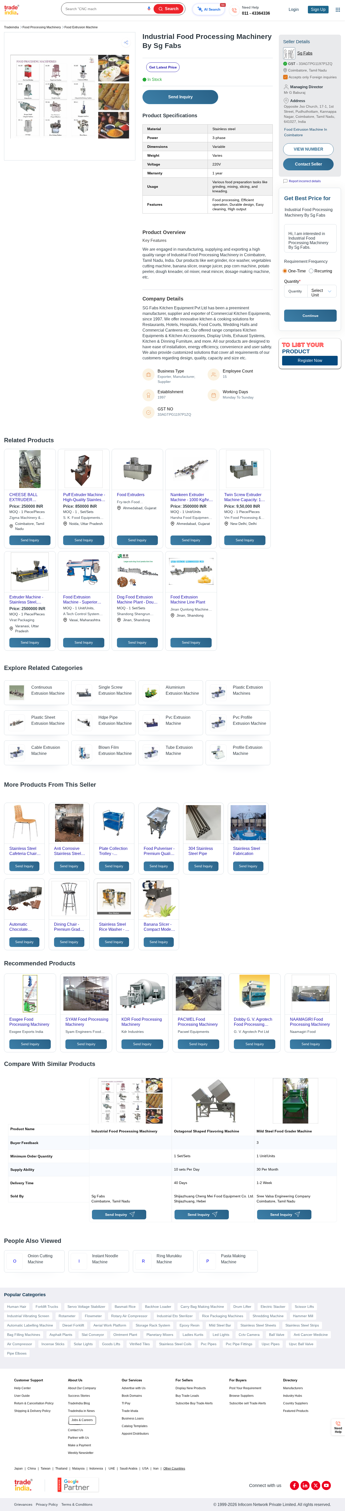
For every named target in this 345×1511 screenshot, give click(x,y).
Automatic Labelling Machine (30, 1325)
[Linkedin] (305, 1485)
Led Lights (221, 1335)
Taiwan (46, 1468)
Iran (156, 1468)
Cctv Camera (249, 1335)
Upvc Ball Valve (301, 1344)
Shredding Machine (268, 1316)
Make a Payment (79, 1445)
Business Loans (133, 1418)
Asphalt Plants (61, 1335)
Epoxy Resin (190, 1325)
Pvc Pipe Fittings (239, 1344)
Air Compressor (19, 1344)
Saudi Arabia (128, 1468)
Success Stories (79, 1396)
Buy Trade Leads (187, 1396)
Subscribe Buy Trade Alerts (194, 1403)
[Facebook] (294, 1485)
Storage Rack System (153, 1325)
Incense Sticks (52, 1344)
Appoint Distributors (135, 1433)
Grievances (23, 1504)
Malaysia (78, 1468)
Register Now (310, 360)
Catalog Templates (134, 1426)
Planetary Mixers (159, 1335)
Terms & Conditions (76, 1504)
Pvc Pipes (208, 1344)
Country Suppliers (295, 1403)
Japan (18, 1468)
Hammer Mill (303, 1316)
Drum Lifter (242, 1307)
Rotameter (67, 1316)
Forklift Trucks (47, 1307)
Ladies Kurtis (193, 1335)
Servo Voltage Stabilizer (86, 1307)
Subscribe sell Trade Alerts (247, 1403)
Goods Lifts (111, 1344)
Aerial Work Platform (109, 1325)
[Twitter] (315, 1485)
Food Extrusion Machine (81, 27)
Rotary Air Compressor (129, 1316)
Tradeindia (11, 27)
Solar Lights (83, 1344)
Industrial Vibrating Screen (28, 1316)
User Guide (22, 1396)
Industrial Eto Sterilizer (175, 1316)
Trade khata (130, 1411)
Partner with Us (78, 1437)
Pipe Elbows (17, 1353)
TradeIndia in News (81, 1411)
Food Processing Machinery (41, 27)
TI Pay (126, 1403)
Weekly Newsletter (80, 1453)
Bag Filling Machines (23, 1335)
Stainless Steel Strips (302, 1325)
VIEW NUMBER (308, 149)
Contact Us (75, 1430)
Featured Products (295, 1411)
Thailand (61, 1468)
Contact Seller (308, 164)
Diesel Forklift (73, 1325)
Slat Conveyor (93, 1335)
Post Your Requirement (245, 1388)
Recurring (323, 271)
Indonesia (96, 1468)
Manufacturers (293, 1388)
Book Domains (132, 1396)
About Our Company (82, 1388)
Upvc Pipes (271, 1344)
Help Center (22, 1388)
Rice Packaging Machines (222, 1316)
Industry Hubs (292, 1396)
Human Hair (16, 1307)
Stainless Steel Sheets (258, 1325)
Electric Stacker (273, 1307)
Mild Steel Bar (220, 1325)
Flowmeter (93, 1316)
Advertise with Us (133, 1388)
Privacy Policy (47, 1504)
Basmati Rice (125, 1307)
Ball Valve (276, 1335)
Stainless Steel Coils (175, 1344)
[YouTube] (326, 1485)
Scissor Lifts (304, 1307)
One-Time (297, 271)
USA (145, 1468)
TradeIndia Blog (79, 1403)
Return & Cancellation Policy (34, 1403)
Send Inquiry (180, 97)
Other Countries (174, 1468)
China (32, 1468)
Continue (310, 316)
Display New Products (191, 1388)
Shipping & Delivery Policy (32, 1411)
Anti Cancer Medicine (311, 1335)
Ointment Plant (125, 1335)
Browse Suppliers (241, 1396)
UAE (112, 1468)
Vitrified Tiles (140, 1344)
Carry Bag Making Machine (202, 1307)
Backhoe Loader (158, 1307)
